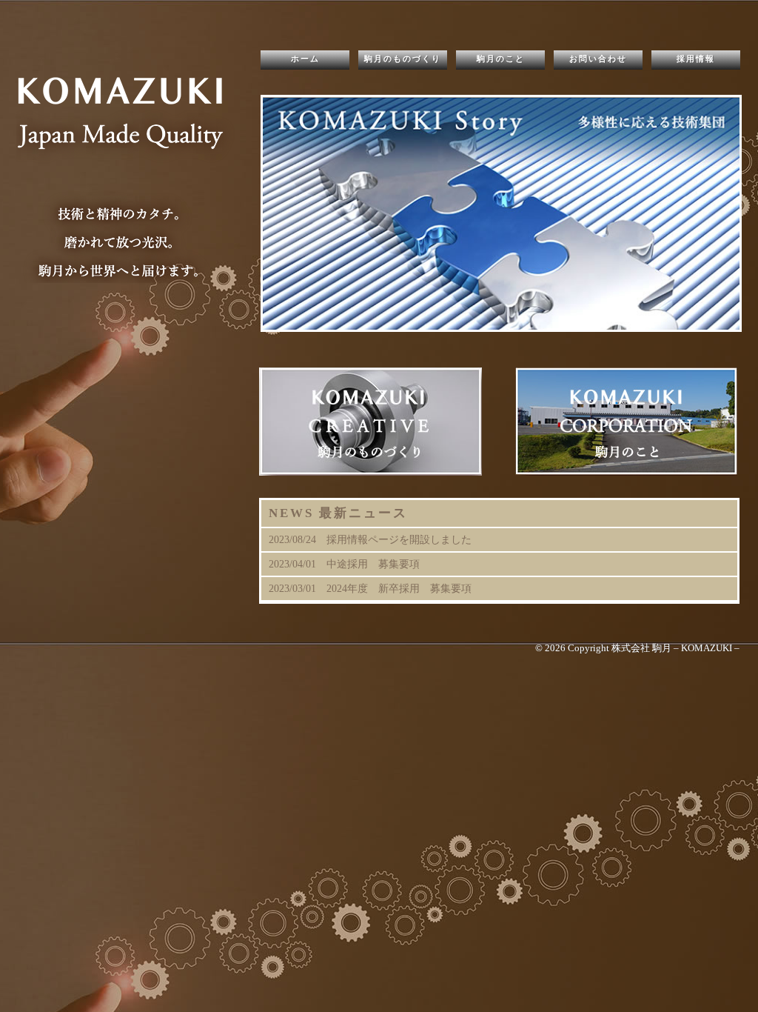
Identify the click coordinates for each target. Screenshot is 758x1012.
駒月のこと (501, 58)
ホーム (305, 58)
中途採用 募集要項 (373, 564)
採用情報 (696, 58)
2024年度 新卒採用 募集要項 (399, 588)
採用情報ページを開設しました (399, 539)
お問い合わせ (598, 58)
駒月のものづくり (402, 58)
